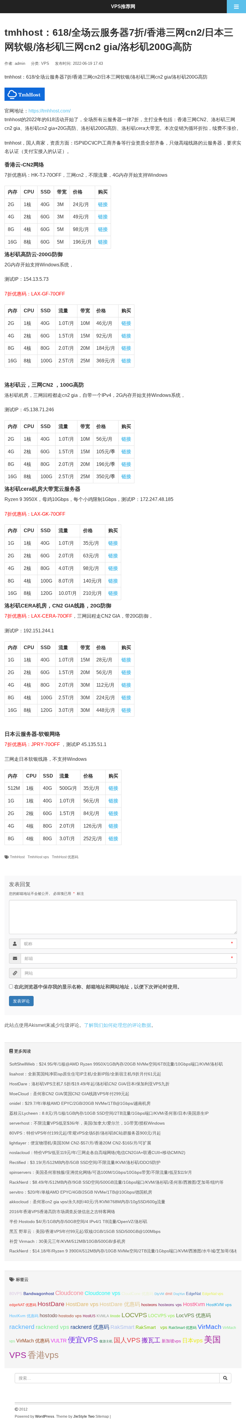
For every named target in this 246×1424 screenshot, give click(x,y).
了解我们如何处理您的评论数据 (117, 1025)
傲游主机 (105, 1341)
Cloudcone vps (102, 1293)
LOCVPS (134, 1315)
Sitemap (102, 1416)
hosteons (149, 1305)
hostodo (48, 1315)
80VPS (15, 1293)
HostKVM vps (219, 1304)
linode (115, 1316)
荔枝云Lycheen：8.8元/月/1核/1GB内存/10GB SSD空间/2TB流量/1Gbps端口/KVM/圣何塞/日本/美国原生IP (108, 1113)
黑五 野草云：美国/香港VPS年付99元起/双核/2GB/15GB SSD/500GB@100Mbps (84, 1231)
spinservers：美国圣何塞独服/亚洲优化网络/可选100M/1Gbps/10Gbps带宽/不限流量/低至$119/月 (100, 1172)
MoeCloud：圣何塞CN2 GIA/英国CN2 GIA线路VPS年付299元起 (69, 1093)
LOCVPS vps (161, 1315)
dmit (168, 1294)
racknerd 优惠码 (89, 1327)
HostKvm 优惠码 (23, 1316)
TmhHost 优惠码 (65, 857)
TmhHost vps (38, 857)
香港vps (43, 1355)
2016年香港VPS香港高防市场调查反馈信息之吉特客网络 (62, 1211)
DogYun (179, 1294)
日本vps (192, 1340)
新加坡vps (171, 1341)
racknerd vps (52, 1327)
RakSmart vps (151, 1327)
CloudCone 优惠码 (137, 1293)
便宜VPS (83, 1340)
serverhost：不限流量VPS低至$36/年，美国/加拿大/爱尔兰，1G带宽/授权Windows (87, 1123)
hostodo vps (70, 1315)
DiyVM (159, 1294)
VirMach (209, 1326)
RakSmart (122, 1327)
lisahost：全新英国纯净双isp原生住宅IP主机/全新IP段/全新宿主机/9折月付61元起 (85, 1074)
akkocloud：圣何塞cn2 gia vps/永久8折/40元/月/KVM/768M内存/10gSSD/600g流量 (87, 1201)
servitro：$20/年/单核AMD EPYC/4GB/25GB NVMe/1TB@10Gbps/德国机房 (80, 1192)
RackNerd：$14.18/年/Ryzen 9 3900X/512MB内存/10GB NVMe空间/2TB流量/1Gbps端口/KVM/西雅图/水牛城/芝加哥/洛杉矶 (126, 1251)
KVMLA (103, 1316)
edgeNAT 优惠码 (22, 1305)
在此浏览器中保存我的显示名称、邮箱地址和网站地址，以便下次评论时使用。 (98, 986)
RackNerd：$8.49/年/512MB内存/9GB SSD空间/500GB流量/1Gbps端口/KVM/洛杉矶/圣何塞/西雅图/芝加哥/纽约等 (116, 1182)
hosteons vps (170, 1305)
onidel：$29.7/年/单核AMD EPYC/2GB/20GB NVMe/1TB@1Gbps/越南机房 (80, 1103)
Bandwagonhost (38, 1293)
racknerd (21, 1326)
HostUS (89, 1316)
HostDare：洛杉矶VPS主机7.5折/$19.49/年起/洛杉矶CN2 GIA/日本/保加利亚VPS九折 (89, 1083)
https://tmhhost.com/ (49, 110)
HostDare (51, 1303)
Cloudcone (69, 1293)
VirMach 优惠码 (33, 1340)
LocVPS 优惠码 (193, 1315)
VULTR (59, 1341)
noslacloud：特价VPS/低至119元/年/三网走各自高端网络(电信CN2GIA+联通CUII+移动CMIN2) (97, 1152)
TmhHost (17, 857)
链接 (103, 204)
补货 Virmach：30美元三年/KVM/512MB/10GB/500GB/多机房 (67, 1241)
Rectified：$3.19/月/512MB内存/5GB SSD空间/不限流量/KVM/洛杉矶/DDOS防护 (84, 1162)
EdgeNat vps (212, 1294)
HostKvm (194, 1304)
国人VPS (127, 1340)
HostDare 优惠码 (120, 1304)
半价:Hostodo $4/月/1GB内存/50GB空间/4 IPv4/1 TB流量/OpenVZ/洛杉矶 (78, 1221)
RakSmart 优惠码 (182, 1328)
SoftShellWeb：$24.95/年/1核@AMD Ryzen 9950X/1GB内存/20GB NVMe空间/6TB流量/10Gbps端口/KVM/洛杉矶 (116, 1064)
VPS (45, 63)
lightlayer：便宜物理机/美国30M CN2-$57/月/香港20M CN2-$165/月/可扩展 (80, 1143)
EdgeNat (193, 1293)
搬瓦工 (151, 1340)
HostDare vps (82, 1304)
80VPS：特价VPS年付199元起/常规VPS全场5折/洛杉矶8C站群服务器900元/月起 (85, 1133)
